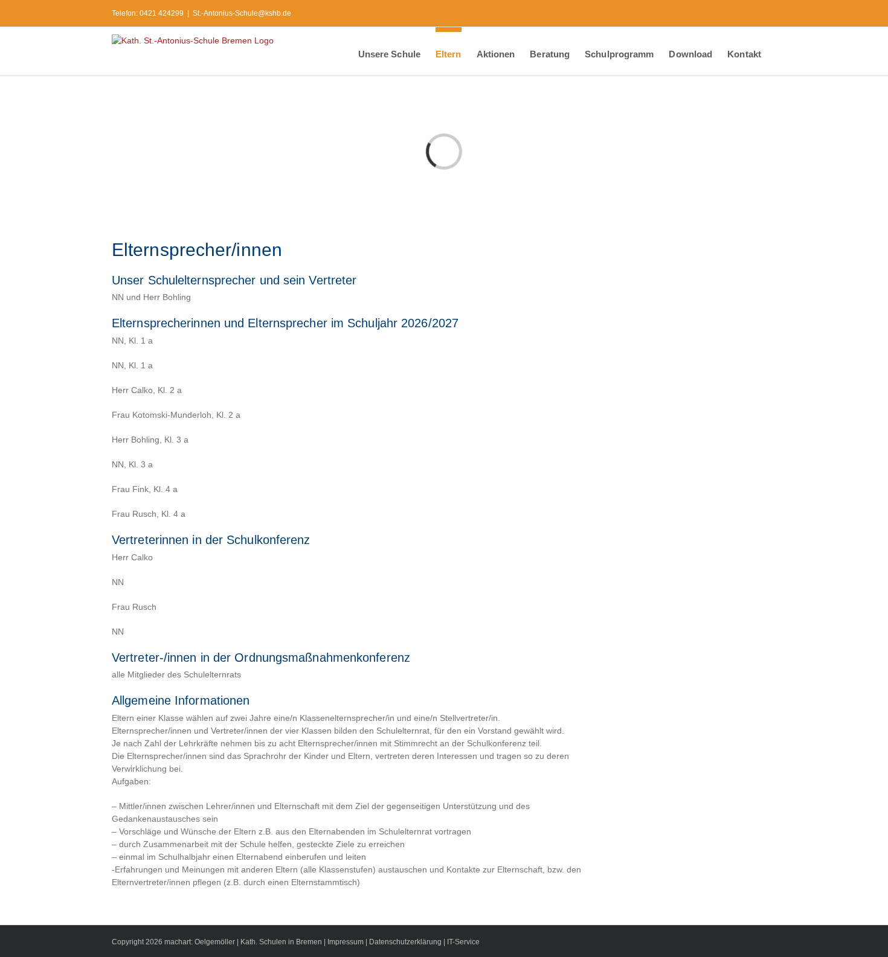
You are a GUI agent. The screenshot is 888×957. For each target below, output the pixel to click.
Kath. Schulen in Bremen (282, 942)
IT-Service (463, 942)
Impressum (345, 942)
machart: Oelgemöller (199, 942)
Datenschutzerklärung (405, 942)
